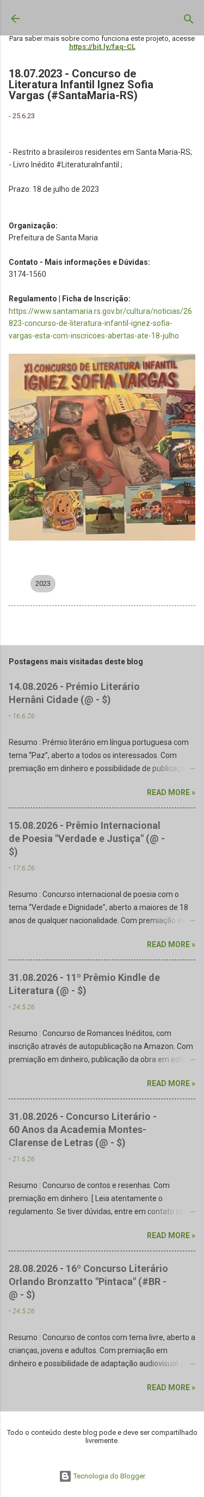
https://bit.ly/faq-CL (102, 47)
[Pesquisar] (188, 21)
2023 (43, 583)
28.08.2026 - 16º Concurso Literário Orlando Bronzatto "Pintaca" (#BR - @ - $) (88, 1281)
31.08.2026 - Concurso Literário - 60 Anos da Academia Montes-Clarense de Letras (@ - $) (83, 1129)
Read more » (171, 792)
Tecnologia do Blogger (108, 1476)
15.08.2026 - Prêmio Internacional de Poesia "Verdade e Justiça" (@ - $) (87, 838)
